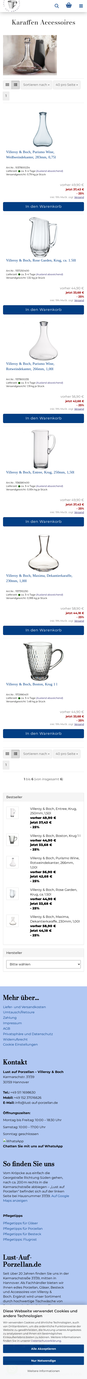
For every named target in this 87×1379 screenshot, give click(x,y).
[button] (7, 85)
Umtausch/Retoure (19, 1012)
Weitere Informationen (43, 1371)
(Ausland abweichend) (49, 170)
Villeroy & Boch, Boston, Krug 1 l (31, 684)
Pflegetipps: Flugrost (20, 1239)
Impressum (12, 1023)
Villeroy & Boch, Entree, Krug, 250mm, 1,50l (40, 472)
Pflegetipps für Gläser (20, 1223)
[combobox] (36, 85)
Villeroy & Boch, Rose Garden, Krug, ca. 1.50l (41, 260)
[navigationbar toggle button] (81, 6)
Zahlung (10, 1018)
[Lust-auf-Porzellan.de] (10, 6)
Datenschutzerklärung (46, 1340)
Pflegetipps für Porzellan (23, 1229)
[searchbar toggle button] (57, 6)
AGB (6, 1028)
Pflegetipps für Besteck (22, 1234)
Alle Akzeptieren (43, 1349)
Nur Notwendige (43, 1360)
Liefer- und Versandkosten (24, 1007)
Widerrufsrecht (15, 1039)
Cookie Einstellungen (20, 1044)
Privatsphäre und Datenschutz (28, 1034)
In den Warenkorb (43, 206)
